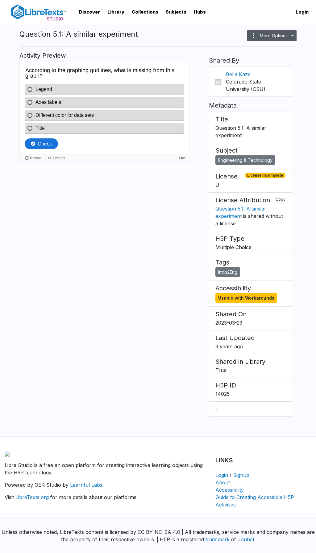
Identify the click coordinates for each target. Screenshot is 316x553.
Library (115, 11)
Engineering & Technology (245, 160)
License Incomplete (265, 175)
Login (302, 11)
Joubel (246, 539)
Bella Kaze (238, 74)
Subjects (176, 11)
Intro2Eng (227, 272)
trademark (218, 539)
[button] (272, 35)
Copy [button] (280, 199)
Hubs (200, 11)
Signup (241, 475)
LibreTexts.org (32, 497)
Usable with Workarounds (246, 298)
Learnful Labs (86, 485)
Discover (89, 11)
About (222, 482)
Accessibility (229, 490)
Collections (145, 11)
